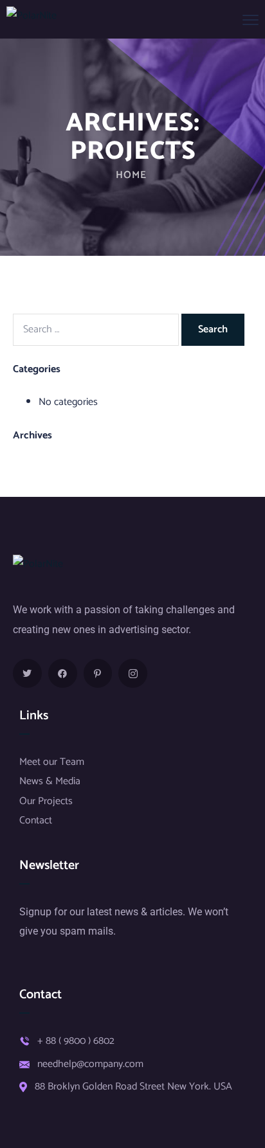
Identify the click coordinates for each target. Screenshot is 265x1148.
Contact (35, 820)
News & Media (49, 781)
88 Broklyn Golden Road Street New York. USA (133, 1087)
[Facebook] (62, 673)
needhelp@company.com (90, 1064)
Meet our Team (51, 762)
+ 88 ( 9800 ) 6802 (75, 1041)
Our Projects (46, 801)
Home (131, 175)
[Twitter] (27, 673)
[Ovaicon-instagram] (132, 673)
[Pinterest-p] (98, 673)
